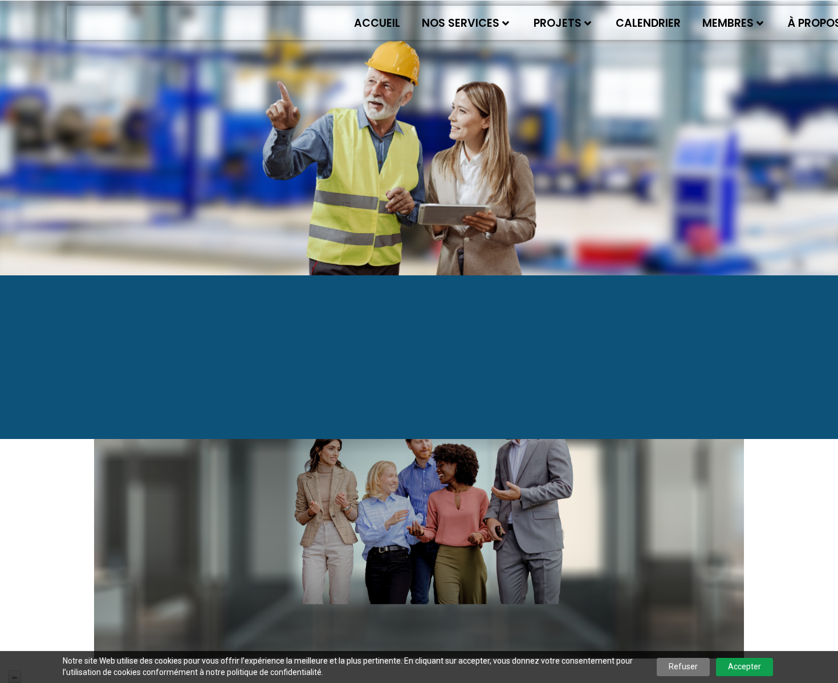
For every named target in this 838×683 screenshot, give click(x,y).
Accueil (377, 23)
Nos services (460, 23)
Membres (728, 23)
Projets (557, 23)
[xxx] (419, 515)
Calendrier (648, 23)
